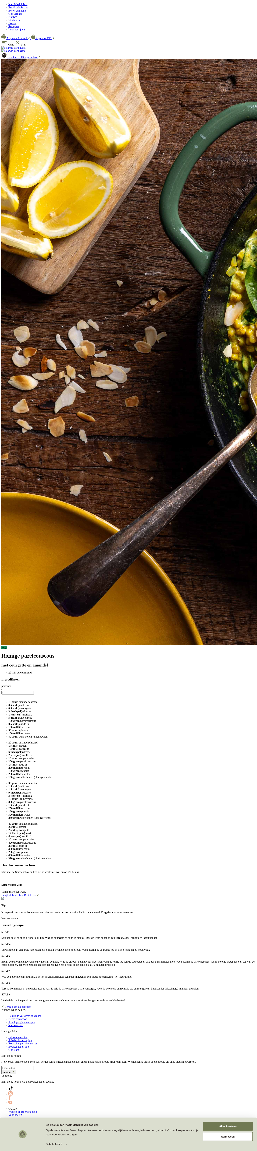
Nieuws (12, 16)
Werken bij (14, 20)
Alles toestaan (228, 1126)
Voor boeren (15, 1114)
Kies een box (15, 1025)
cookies (103, 1130)
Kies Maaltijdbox (17, 4)
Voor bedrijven (16, 29)
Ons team (13, 1049)
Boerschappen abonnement (23, 1043)
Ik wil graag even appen (21, 1022)
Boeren (12, 23)
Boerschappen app (18, 1046)
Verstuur (7, 1072)
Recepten (13, 26)
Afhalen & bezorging (20, 1040)
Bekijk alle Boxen (18, 7)
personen (6, 686)
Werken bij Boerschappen (22, 1111)
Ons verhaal (15, 13)
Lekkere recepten (17, 1037)
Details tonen (54, 1144)
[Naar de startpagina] (13, 47)
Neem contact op (17, 1018)
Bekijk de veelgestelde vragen (24, 1015)
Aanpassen (228, 1136)
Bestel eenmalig (17, 10)
